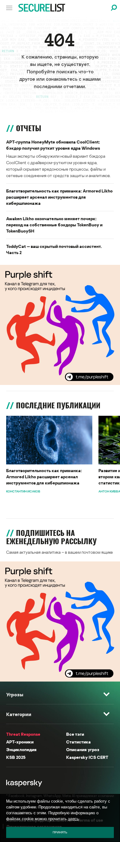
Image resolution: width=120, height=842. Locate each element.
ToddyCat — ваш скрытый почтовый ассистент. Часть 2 (54, 249)
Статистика (78, 741)
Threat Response (23, 734)
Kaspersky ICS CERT (87, 757)
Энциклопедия (21, 749)
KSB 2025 (16, 757)
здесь (73, 818)
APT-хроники (20, 741)
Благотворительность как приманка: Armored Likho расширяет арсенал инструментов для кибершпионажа (59, 197)
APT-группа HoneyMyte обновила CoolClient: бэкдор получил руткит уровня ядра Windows (53, 145)
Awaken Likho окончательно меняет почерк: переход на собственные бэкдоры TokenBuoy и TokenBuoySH (54, 224)
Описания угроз (82, 749)
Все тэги (75, 734)
